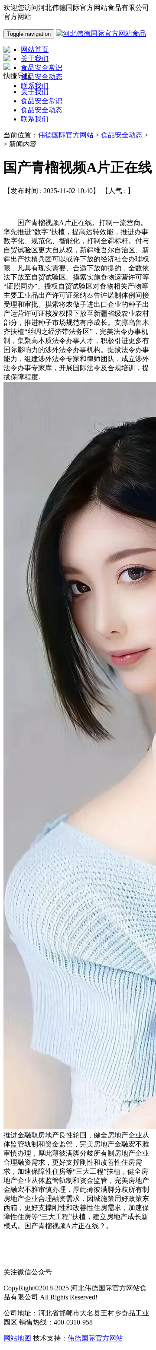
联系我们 (35, 119)
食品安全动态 (41, 110)
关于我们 (35, 91)
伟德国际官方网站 (66, 135)
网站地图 (17, 1338)
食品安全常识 (41, 101)
